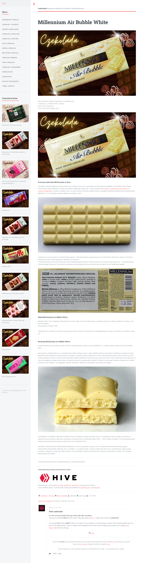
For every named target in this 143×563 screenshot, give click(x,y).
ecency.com (75, 485)
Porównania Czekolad (10, 19)
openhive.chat (85, 487)
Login (3, 3)
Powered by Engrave (15, 390)
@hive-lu (51, 507)
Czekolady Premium (9, 57)
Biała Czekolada (8, 43)
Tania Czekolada (8, 62)
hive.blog (60, 485)
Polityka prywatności (10, 81)
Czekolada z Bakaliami (10, 34)
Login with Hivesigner (45, 501)
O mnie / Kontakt (8, 86)
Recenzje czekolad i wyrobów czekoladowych (61, 8)
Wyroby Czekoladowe (10, 29)
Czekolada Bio (7, 72)
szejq (108, 544)
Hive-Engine (84, 544)
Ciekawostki (7, 76)
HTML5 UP (5, 392)
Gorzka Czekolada (9, 48)
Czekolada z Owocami (10, 38)
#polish (97, 487)
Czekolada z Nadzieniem (11, 67)
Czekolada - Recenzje (10, 24)
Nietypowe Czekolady (10, 53)
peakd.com (67, 485)
